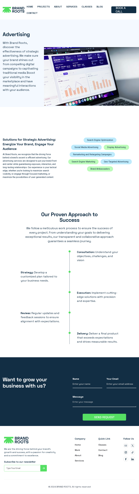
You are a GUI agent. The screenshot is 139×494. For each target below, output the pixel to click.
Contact (102, 450)
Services (79, 460)
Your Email (113, 378)
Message (78, 396)
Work (77, 450)
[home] (13, 10)
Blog (100, 455)
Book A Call (121, 9)
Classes (102, 444)
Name (76, 378)
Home (78, 444)
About (78, 455)
